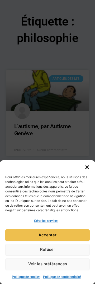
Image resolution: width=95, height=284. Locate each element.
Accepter (47, 234)
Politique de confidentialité (62, 277)
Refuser (47, 249)
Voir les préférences (47, 263)
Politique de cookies (26, 277)
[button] (87, 167)
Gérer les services (46, 221)
